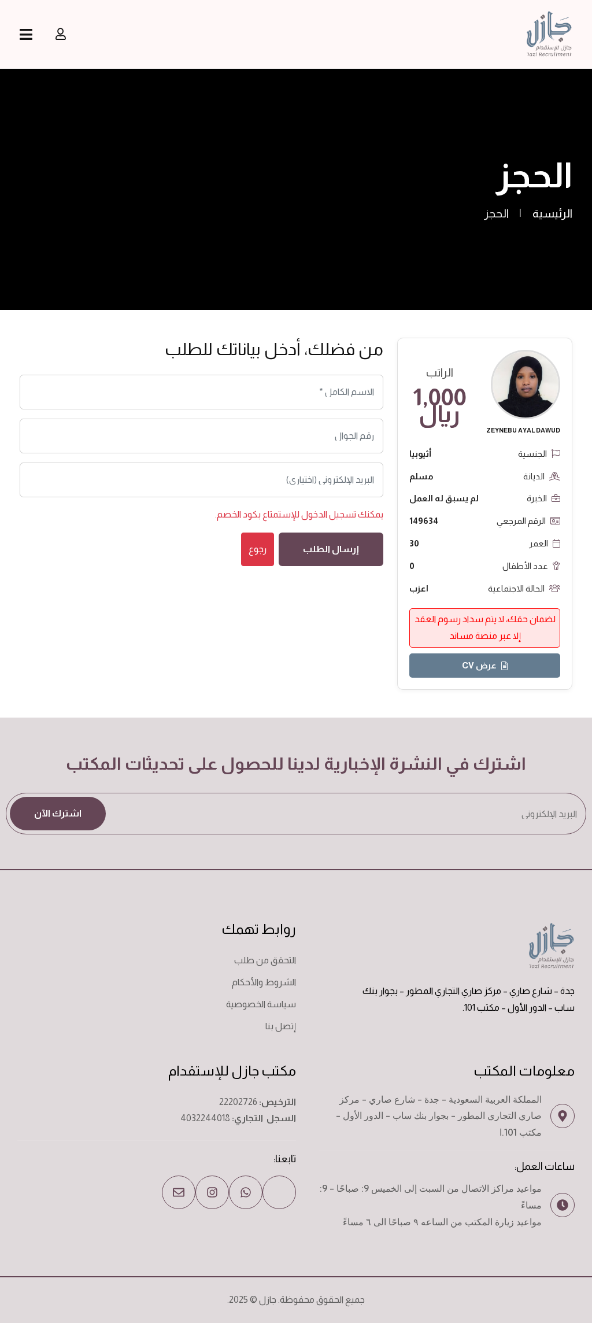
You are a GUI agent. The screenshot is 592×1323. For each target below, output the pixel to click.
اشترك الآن (58, 813)
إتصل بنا (280, 1026)
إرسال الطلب (331, 549)
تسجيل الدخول (328, 514)
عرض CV (479, 665)
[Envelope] (178, 1192)
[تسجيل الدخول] (61, 34)
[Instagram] (212, 1192)
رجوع (258, 549)
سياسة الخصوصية (261, 1004)
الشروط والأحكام (264, 982)
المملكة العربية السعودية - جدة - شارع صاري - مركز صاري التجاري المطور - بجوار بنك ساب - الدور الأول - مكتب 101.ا (439, 1116)
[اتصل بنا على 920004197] (279, 1192)
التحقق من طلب (265, 960)
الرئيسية (552, 213)
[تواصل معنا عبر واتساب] (245, 1192)
